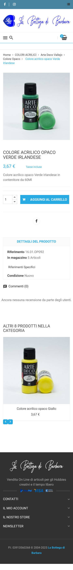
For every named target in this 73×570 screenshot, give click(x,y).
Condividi (36, 221)
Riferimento (15, 252)
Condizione (15, 276)
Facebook (4, 4)
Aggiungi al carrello (48, 200)
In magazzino (17, 258)
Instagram (14, 4)
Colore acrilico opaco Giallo (36, 409)
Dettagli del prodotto (36, 241)
